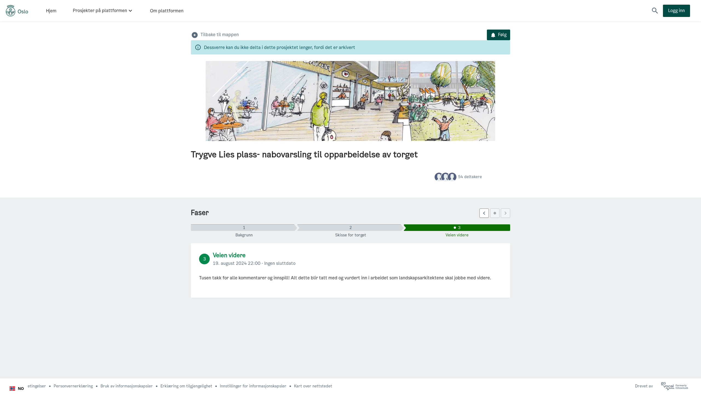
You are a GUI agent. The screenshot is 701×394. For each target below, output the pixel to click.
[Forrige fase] (484, 213)
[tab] (244, 228)
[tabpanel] (350, 270)
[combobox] (16, 388)
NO (21, 388)
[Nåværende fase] (494, 213)
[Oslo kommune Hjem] (16, 11)
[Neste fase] (505, 213)
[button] (655, 10)
